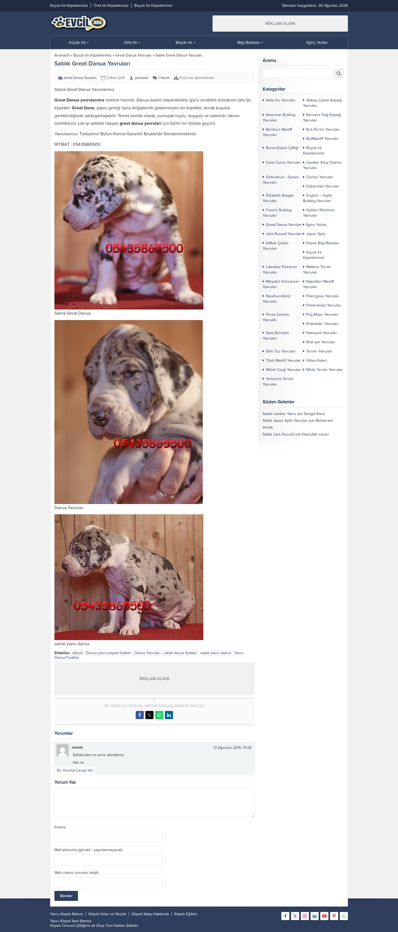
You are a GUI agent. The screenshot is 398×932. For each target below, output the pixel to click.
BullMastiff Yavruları (322, 138)
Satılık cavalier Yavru (279, 413)
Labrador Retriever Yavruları (280, 270)
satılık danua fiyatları (180, 653)
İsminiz (60, 827)
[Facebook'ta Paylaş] (140, 715)
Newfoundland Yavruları (276, 299)
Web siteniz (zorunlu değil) (76, 873)
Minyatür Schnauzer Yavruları (281, 284)
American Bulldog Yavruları (279, 118)
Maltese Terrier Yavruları (317, 270)
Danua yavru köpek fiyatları (108, 653)
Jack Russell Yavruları (284, 234)
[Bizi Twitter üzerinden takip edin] (295, 916)
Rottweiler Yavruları (322, 323)
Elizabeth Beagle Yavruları (278, 198)
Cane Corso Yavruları (283, 162)
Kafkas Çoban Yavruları (276, 246)
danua (77, 653)
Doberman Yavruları (322, 186)
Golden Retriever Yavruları (319, 213)
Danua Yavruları (147, 653)
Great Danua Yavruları (133, 55)
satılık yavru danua (215, 653)
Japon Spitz (316, 234)
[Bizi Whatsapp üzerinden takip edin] (344, 916)
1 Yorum (164, 78)
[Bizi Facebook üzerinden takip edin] (285, 916)
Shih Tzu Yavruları (280, 351)
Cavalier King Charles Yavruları (322, 165)
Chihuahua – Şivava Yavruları (281, 180)
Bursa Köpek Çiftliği (282, 148)
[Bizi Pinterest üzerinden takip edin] (334, 916)
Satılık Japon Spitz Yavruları (285, 420)
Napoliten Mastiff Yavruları (318, 284)
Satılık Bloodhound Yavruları (286, 441)
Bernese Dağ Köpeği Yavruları (322, 118)
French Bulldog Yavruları (277, 213)
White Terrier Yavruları (324, 369)
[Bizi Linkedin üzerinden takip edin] (315, 916)
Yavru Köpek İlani (64, 921)
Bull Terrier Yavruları (323, 129)
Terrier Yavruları (319, 351)
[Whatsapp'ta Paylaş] (159, 715)
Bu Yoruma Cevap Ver (75, 770)
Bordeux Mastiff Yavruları (277, 132)
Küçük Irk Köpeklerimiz (313, 255)
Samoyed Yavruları (321, 333)
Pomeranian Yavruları (323, 305)
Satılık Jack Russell (278, 434)
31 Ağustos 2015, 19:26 (232, 747)
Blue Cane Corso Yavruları (284, 448)
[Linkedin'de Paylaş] (169, 715)
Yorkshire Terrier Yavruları (278, 382)
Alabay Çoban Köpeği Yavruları (322, 103)
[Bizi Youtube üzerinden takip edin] (324, 916)
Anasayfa (62, 55)
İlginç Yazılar (316, 224)
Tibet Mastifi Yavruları (283, 360)
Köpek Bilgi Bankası (322, 243)
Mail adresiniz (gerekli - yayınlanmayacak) (88, 850)
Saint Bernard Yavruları (276, 336)
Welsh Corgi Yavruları (283, 369)
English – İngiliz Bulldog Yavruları (317, 198)
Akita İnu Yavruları (280, 100)
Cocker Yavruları (319, 177)
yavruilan (141, 78)
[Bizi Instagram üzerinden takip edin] (305, 916)
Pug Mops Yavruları (322, 314)
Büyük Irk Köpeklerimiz (92, 55)
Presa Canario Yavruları (276, 317)
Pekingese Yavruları (322, 296)
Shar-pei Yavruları (320, 342)
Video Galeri (316, 360)
